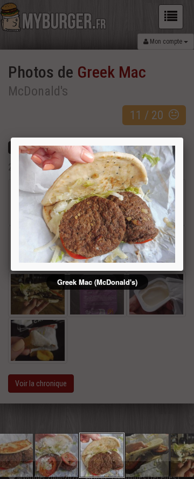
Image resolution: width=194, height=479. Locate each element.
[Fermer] (183, 137)
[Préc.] (50, 204)
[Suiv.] (144, 204)
